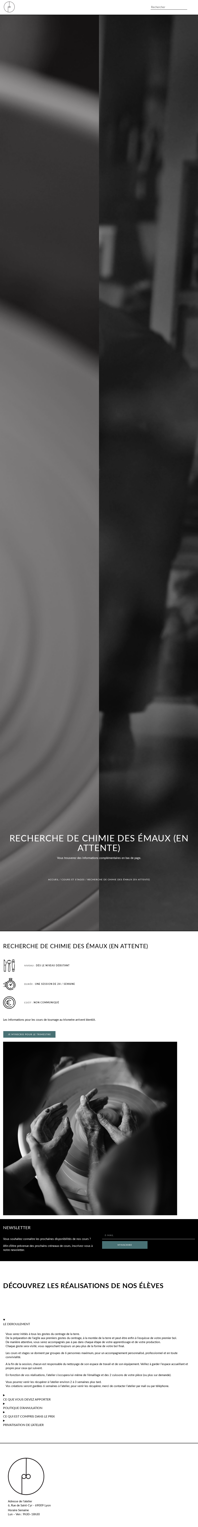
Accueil (53, 879)
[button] (139, 7)
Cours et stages (73, 879)
